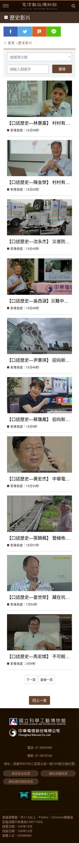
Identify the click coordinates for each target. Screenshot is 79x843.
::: (1, 5)
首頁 (11, 42)
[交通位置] (68, 763)
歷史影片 (25, 42)
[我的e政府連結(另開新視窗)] (24, 796)
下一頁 (31, 679)
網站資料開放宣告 (21, 781)
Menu (5, 5)
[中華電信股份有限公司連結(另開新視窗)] (38, 732)
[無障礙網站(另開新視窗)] (44, 795)
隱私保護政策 (58, 773)
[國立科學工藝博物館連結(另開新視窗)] (37, 721)
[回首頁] (39, 6)
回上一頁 (39, 700)
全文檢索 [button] (73, 6)
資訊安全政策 (21, 773)
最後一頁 (46, 679)
